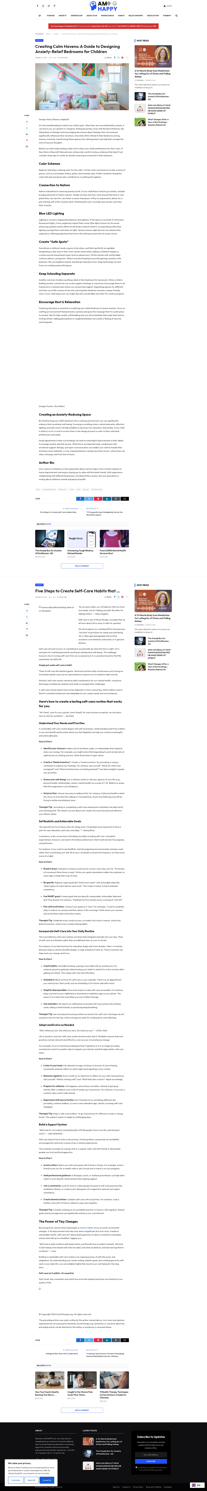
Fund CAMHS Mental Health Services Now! (113, 552)
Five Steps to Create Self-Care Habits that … (59, 512)
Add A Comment (82, 566)
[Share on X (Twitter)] (118, 58)
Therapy (167, 16)
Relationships (136, 16)
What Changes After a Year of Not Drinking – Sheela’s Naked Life (158, 122)
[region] (31, 1472)
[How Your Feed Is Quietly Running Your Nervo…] (49, 1380)
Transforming (97, 489)
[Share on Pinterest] (122, 58)
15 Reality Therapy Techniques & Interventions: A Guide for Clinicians (114, 1395)
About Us (116, 1487)
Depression (77, 16)
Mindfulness (107, 16)
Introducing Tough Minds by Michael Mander (80, 552)
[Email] (26, 146)
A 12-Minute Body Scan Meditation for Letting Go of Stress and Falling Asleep (152, 73)
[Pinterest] (26, 140)
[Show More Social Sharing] (127, 58)
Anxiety (63, 16)
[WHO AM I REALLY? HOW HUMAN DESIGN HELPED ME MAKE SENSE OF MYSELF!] (140, 108)
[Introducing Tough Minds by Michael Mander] (82, 538)
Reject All (31, 1480)
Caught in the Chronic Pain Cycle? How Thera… (80, 1393)
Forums (51, 16)
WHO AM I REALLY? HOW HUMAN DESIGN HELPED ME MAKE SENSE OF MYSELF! (159, 109)
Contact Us (126, 1487)
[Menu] (40, 16)
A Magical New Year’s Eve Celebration (62, 1353)
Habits (121, 16)
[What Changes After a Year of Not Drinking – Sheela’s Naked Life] (140, 122)
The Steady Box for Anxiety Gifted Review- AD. (48, 552)
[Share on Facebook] (114, 58)
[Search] (176, 15)
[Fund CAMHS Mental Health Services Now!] (114, 538)
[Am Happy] (103, 6)
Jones (71, 489)
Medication (153, 16)
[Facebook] (26, 122)
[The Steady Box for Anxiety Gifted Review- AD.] (49, 538)
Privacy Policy (149, 1470)
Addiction (92, 16)
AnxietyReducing (49, 489)
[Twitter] (26, 128)
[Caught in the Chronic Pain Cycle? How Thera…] (82, 1380)
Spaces (86, 489)
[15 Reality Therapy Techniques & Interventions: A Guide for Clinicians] (114, 1380)
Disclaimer (168, 1487)
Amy (38, 489)
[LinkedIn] (26, 134)
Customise (15, 1480)
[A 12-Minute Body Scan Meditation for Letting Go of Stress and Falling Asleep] (153, 56)
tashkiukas (140, 80)
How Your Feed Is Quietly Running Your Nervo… (47, 1393)
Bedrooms (62, 489)
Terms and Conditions (153, 1487)
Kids (78, 489)
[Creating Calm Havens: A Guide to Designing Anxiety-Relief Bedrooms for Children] (82, 86)
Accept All (47, 1480)
